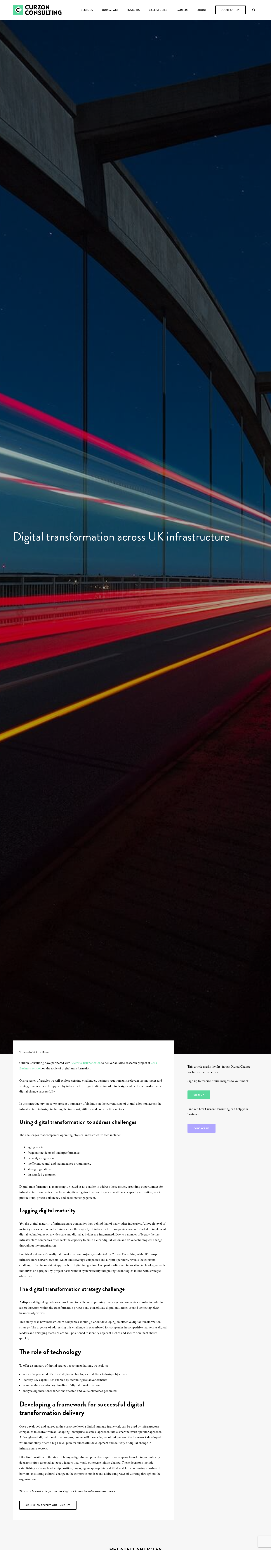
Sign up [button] (199, 1095)
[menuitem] (87, 10)
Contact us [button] (201, 1128)
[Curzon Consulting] (37, 10)
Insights (133, 10)
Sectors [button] (87, 10)
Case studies (158, 10)
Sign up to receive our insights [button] (47, 1505)
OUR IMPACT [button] (110, 10)
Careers (182, 10)
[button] (255, 10)
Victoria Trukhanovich (86, 1063)
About (202, 10)
